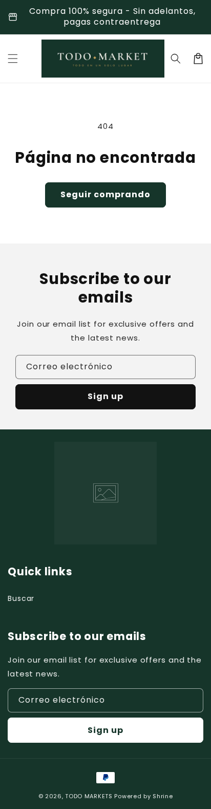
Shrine (163, 796)
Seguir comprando (105, 194)
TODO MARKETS (88, 796)
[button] (13, 58)
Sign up (105, 396)
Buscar (21, 598)
